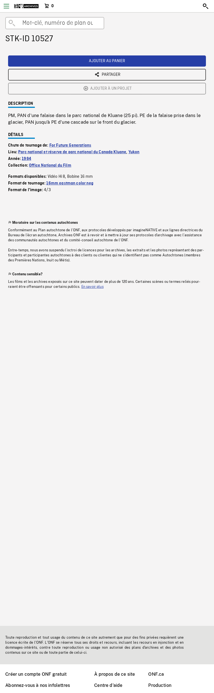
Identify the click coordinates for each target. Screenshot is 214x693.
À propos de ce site (114, 674)
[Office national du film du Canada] (26, 6)
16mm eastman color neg (69, 183)
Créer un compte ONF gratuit (36, 674)
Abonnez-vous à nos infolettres (37, 685)
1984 (26, 159)
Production (159, 685)
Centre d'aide (108, 685)
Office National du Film (50, 165)
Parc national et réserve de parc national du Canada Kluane (72, 152)
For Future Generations (70, 145)
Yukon (134, 152)
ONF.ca (156, 674)
